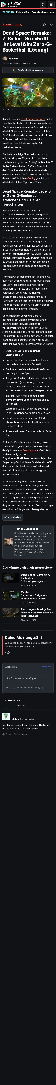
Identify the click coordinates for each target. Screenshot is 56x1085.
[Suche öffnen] (43, 4)
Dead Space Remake (33, 119)
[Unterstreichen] (14, 687)
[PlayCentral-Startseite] (11, 4)
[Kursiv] (10, 687)
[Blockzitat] (28, 687)
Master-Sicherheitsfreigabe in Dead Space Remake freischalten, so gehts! (34, 597)
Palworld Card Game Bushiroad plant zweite (35, 12)
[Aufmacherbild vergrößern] (28, 92)
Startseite (7, 24)
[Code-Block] (32, 687)
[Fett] (7, 687)
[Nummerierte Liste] (21, 687)
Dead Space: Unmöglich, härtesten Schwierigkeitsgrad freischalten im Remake (35, 579)
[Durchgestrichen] (18, 687)
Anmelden (46, 666)
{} (39, 687)
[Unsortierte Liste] (25, 687)
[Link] (35, 687)
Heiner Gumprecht (26, 528)
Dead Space (29, 450)
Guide (30, 178)
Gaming (18, 24)
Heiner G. (14, 58)
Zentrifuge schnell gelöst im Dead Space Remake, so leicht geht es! (37, 612)
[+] (43, 687)
